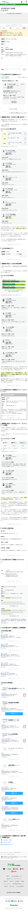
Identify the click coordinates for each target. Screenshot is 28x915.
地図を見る (4, 638)
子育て (23, 868)
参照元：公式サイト (23, 408)
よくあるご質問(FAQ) (20, 886)
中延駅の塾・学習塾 (6, 842)
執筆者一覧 (6, 881)
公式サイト (14, 713)
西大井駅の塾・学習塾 (7, 840)
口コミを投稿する (6, 77)
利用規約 (22, 881)
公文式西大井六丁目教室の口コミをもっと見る (17, 112)
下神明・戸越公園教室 (6, 738)
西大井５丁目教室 (4, 644)
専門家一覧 (11, 881)
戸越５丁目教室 (5, 806)
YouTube (14, 871)
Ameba (9, 901)
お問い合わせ (12, 886)
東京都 (5, 6)
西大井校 (3, 724)
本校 (2, 753)
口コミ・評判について (23, 77)
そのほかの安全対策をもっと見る (14, 615)
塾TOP (2, 6)
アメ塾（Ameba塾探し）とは (16, 876)
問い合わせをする (4, 622)
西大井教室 (4, 693)
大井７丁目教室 (5, 787)
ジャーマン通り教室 (5, 672)
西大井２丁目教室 (4, 634)
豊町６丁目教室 (4, 653)
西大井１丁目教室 (4, 662)
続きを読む (14, 102)
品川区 (8, 6)
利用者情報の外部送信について (18, 883)
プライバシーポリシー (7, 883)
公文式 (6, 47)
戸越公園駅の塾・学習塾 (7, 844)
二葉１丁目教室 (5, 796)
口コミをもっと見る (13, 109)
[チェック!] (24, 695)
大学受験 (16, 868)
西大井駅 (11, 6)
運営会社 (6, 886)
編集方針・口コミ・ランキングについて (14, 878)
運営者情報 (17, 881)
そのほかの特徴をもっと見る (14, 605)
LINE (10, 869)
